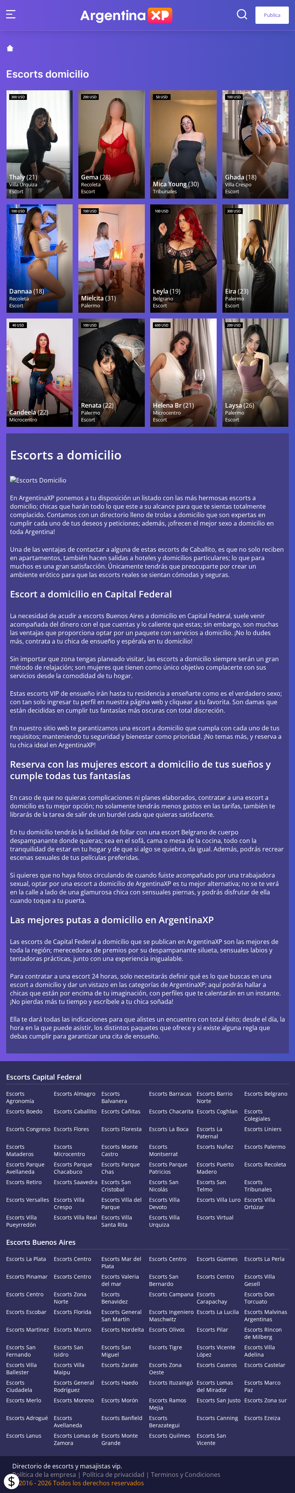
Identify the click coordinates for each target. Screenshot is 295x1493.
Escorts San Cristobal (116, 1185)
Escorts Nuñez (215, 1146)
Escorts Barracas (170, 1093)
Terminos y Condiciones (185, 1474)
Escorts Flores (71, 1129)
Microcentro (23, 419)
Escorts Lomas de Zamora (76, 1439)
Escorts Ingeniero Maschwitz (171, 1315)
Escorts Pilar (212, 1329)
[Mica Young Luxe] (183, 144)
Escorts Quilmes (170, 1435)
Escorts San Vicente (211, 1439)
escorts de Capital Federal (58, 941)
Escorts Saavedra (76, 1182)
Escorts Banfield (122, 1418)
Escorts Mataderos (20, 1150)
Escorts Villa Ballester (21, 1368)
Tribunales (165, 191)
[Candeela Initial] (40, 373)
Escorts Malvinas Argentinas (265, 1315)
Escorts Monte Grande (119, 1439)
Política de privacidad (113, 1474)
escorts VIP (43, 693)
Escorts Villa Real (75, 1217)
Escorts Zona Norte (70, 1298)
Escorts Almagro (74, 1093)
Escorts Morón (119, 1400)
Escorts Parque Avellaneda (25, 1168)
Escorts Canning (217, 1418)
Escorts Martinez (27, 1329)
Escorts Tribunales (258, 1185)
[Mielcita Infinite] (111, 258)
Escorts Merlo (23, 1400)
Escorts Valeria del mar (120, 1280)
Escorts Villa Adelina (259, 1351)
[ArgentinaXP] (126, 15)
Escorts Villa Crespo (69, 1203)
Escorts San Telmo (211, 1185)
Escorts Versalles (27, 1199)
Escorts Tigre (165, 1347)
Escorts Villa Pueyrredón (21, 1221)
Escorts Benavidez (114, 1298)
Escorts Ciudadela (19, 1386)
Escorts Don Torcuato (259, 1298)
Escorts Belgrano (265, 1093)
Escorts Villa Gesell (259, 1280)
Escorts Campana (171, 1294)
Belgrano (163, 298)
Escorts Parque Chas (120, 1168)
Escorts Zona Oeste (165, 1368)
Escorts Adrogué (27, 1418)
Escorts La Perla (264, 1258)
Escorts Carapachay (212, 1298)
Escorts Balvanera (114, 1097)
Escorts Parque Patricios (168, 1168)
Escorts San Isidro (68, 1351)
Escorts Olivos (167, 1329)
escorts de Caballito (186, 549)
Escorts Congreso (28, 1129)
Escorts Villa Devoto (164, 1203)
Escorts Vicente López (216, 1351)
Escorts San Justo (218, 1400)
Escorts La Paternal (209, 1132)
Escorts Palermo (264, 1146)
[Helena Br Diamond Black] (183, 373)
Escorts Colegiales (257, 1115)
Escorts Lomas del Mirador (215, 1386)
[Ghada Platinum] (255, 144)
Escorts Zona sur (265, 1400)
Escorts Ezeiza (262, 1418)
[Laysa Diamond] (255, 373)
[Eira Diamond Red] (255, 258)
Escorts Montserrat (163, 1150)
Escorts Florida (72, 1311)
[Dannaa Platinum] (40, 258)
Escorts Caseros (217, 1365)
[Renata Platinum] (111, 373)
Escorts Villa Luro (218, 1199)
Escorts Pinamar (27, 1276)
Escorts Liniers (263, 1129)
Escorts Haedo (119, 1382)
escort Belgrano (184, 832)
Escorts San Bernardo (164, 1280)
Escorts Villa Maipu (69, 1368)
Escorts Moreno (74, 1400)
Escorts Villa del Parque (121, 1203)
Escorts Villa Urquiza (164, 1221)
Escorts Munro (72, 1329)
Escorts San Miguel (116, 1351)
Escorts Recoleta (265, 1164)
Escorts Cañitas (121, 1111)
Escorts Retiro (23, 1182)
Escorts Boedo (24, 1111)
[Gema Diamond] (111, 144)
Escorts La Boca (169, 1129)
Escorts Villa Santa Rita (116, 1221)
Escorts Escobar (26, 1311)
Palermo (90, 305)
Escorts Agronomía (20, 1097)
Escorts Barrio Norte (214, 1097)
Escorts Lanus (23, 1435)
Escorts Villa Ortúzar (259, 1203)
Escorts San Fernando (21, 1351)
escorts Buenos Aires (113, 616)
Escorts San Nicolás (164, 1185)
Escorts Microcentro (69, 1150)
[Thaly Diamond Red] (40, 144)
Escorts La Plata (26, 1258)
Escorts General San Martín (121, 1315)
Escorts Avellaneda (68, 1421)
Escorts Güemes (217, 1258)
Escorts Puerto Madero (215, 1168)
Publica (272, 15)
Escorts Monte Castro (119, 1150)
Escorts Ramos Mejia (167, 1404)
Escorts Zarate (119, 1365)
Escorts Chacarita (171, 1111)
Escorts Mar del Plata (121, 1262)
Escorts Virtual (215, 1217)
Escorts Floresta (121, 1129)
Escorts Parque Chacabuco (73, 1168)
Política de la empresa (44, 1474)
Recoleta (91, 184)
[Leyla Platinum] (183, 258)
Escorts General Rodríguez (74, 1386)
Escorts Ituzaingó (171, 1382)
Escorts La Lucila (218, 1311)
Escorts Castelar (264, 1365)
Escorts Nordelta (122, 1329)
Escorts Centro (72, 1258)
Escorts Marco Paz (262, 1386)
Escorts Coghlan (217, 1111)
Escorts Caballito (75, 1111)
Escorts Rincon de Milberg (263, 1333)
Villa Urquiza (23, 184)
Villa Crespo (238, 184)
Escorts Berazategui (164, 1421)
